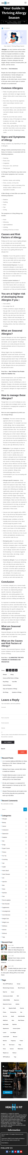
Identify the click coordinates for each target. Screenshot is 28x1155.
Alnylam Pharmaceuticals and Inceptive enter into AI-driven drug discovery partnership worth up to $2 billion (15, 793)
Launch (4, 1032)
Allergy (12, 674)
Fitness (4, 852)
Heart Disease (6, 874)
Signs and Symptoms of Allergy (10, 688)
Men (3, 885)
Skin (4, 1044)
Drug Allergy (5, 681)
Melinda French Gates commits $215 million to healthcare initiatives (13, 960)
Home (5, 21)
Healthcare (5, 1020)
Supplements (5, 907)
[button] (7, 1092)
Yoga (3, 937)
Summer (12, 1048)
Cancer (4, 826)
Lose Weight (13, 1032)
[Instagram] (10, 1151)
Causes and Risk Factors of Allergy (10, 678)
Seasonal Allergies (7, 685)
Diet (3, 841)
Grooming (4, 859)
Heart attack (5, 870)
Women (4, 929)
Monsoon (15, 1036)
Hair (3, 863)
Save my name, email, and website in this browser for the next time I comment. (13, 735)
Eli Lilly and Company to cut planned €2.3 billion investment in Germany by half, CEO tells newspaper (14, 785)
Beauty (4, 822)
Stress (4, 1048)
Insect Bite (14, 681)
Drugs (3, 844)
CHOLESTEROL (6, 1000)
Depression (5, 833)
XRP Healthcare (6, 1056)
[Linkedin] (12, 1151)
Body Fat (5, 992)
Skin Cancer (11, 1044)
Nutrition (4, 892)
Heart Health (5, 1024)
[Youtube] (21, 1151)
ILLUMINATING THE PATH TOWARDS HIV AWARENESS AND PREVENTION (12, 660)
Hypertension (6, 1028)
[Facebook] (7, 1151)
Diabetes (4, 837)
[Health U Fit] (5, 3)
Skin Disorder (6, 903)
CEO (18, 996)
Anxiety (18, 983)
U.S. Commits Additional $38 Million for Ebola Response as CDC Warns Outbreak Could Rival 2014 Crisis (15, 763)
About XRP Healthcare (8, 983)
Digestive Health (12, 1008)
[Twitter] (18, 1151)
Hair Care (5, 1016)
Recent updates (6, 900)
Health (4, 867)
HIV (3, 878)
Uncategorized (6, 911)
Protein (21, 1040)
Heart (13, 1020)
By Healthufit (7, 28)
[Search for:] (14, 809)
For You (4, 855)
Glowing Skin (13, 1012)
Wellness (4, 926)
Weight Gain (5, 918)
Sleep (20, 1044)
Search (3, 748)
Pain (3, 896)
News (3, 889)
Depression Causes (7, 1004)
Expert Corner (6, 848)
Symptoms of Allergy (16, 692)
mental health (6, 1036)
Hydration (14, 1024)
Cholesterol (5, 830)
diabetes (17, 1004)
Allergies (5, 674)
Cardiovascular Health (8, 996)
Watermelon (20, 1048)
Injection (4, 881)
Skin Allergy (5, 692)
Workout (4, 933)
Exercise (22, 1008)
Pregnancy (13, 1040)
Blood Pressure (21, 987)
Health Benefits (21, 1016)
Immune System (16, 1028)
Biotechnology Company (8, 987)
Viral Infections (13, 68)
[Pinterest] (15, 1151)
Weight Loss (5, 922)
